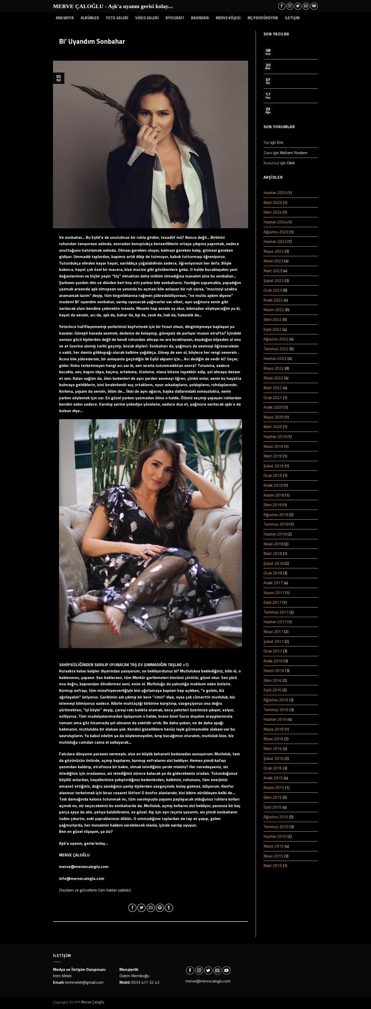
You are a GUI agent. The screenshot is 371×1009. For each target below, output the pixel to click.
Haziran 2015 (274, 836)
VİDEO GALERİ (146, 18)
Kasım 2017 (273, 593)
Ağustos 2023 (275, 232)
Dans (267, 153)
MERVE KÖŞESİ (228, 18)
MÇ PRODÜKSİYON (263, 18)
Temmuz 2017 (275, 612)
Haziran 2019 (274, 436)
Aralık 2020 (273, 407)
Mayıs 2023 (273, 251)
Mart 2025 (272, 202)
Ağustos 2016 (275, 700)
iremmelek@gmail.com (84, 982)
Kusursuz (271, 163)
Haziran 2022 (274, 358)
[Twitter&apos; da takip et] (298, 6)
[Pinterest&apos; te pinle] (160, 908)
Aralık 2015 (273, 778)
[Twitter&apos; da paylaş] (141, 908)
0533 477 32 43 (145, 982)
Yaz (266, 142)
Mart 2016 (272, 748)
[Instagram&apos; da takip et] (290, 6)
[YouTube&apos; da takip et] (314, 6)
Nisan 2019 (273, 446)
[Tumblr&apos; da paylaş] (169, 908)
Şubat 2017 (273, 641)
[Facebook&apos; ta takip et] (281, 6)
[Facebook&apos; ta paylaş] (132, 908)
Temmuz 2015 (275, 827)
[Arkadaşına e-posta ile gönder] (151, 908)
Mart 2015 (272, 865)
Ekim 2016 (272, 680)
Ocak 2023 (272, 290)
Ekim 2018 (272, 505)
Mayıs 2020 (273, 417)
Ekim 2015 (272, 797)
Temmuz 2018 (275, 524)
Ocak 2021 (272, 397)
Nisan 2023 (273, 261)
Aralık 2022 (273, 300)
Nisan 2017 (273, 631)
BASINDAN (200, 18)
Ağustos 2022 (275, 339)
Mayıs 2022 (273, 368)
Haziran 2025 (274, 193)
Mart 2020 (272, 427)
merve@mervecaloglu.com (208, 981)
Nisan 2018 (273, 544)
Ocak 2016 (272, 768)
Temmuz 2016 (275, 710)
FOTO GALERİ (117, 18)
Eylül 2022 (272, 329)
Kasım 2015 (273, 787)
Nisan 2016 (273, 739)
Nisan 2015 (273, 856)
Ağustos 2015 (275, 817)
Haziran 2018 (274, 534)
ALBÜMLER (90, 18)
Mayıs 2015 (273, 846)
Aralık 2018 (273, 485)
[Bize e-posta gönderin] (306, 6)
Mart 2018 (272, 553)
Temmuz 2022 (275, 349)
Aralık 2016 (273, 661)
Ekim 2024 (272, 212)
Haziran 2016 (274, 719)
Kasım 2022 (273, 310)
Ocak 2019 (272, 475)
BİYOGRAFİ (175, 18)
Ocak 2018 (272, 573)
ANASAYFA (65, 18)
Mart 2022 (272, 388)
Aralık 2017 (273, 583)
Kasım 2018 (273, 495)
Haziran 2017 (274, 622)
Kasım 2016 (273, 670)
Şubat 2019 (273, 466)
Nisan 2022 (273, 378)
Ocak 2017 (272, 651)
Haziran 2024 (274, 222)
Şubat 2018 (273, 563)
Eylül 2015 (272, 807)
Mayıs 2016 (273, 729)
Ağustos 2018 (275, 514)
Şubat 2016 (273, 758)
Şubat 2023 (273, 280)
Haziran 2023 (274, 241)
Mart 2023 (272, 271)
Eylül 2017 (272, 602)
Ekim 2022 (272, 319)
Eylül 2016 (272, 690)
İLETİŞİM (292, 18)
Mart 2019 (272, 456)
